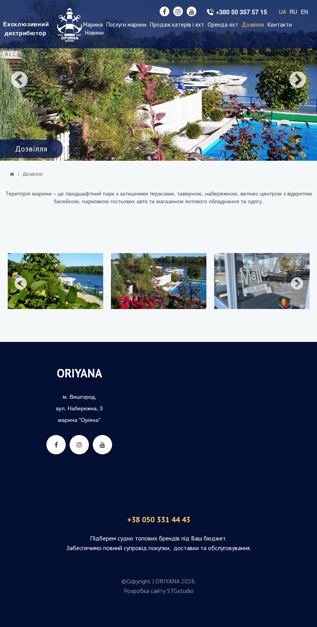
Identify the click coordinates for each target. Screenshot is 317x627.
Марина (93, 24)
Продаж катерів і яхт (177, 24)
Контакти (280, 24)
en (304, 11)
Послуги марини (126, 24)
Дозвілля (253, 24)
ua (282, 11)
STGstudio (180, 591)
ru (293, 11)
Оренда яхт (223, 24)
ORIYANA (79, 373)
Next (297, 80)
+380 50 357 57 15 (241, 12)
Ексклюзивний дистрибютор (25, 28)
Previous (19, 80)
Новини (94, 32)
